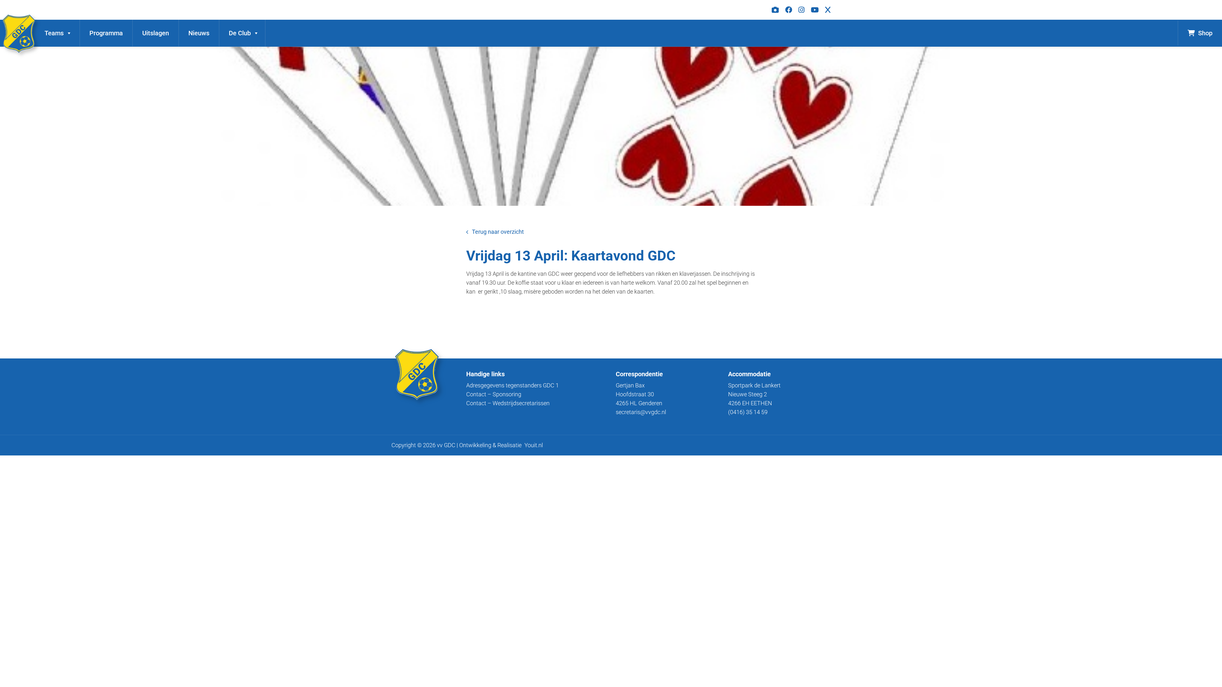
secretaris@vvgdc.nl (641, 412)
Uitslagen (155, 33)
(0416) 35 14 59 (748, 412)
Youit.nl (533, 445)
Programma (106, 33)
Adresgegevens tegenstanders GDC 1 (512, 385)
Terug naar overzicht (498, 231)
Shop (1205, 33)
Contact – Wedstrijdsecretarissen (508, 403)
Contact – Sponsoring (493, 394)
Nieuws (198, 33)
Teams (54, 33)
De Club (240, 33)
